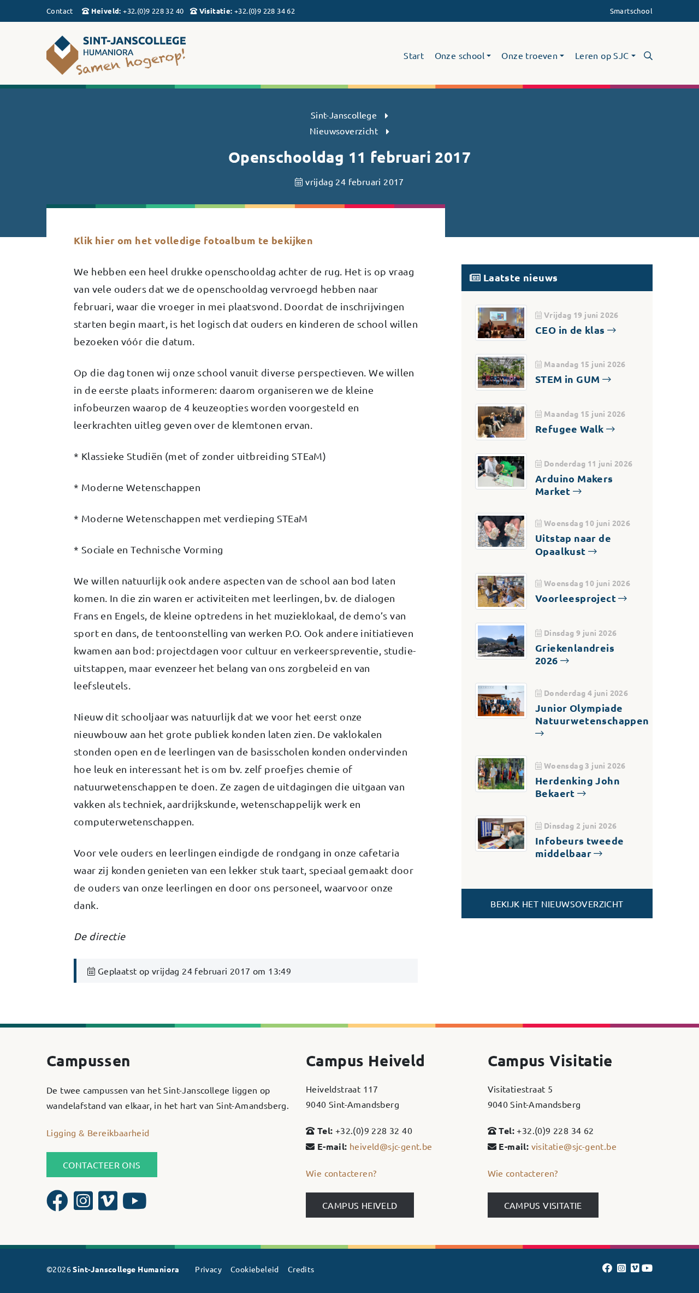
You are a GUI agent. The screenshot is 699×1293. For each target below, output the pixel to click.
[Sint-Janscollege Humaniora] (142, 55)
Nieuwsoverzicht (344, 130)
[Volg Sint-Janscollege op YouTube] (134, 1205)
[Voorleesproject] (501, 589)
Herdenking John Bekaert (577, 786)
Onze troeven (529, 56)
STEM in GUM (568, 379)
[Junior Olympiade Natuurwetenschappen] (501, 699)
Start (414, 56)
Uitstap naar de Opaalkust (573, 544)
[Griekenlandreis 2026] (501, 639)
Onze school (459, 56)
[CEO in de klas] (501, 321)
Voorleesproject (576, 598)
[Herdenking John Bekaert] (501, 771)
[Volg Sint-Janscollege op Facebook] (58, 1205)
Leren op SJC (602, 56)
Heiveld (105, 10)
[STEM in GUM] (501, 370)
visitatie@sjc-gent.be (574, 1146)
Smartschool (631, 10)
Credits (301, 1269)
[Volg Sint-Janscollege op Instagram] (85, 1205)
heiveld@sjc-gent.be (391, 1146)
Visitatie (215, 10)
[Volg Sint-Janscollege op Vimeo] (109, 1205)
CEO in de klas (571, 329)
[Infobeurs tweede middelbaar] (501, 831)
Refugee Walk (570, 428)
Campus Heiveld (360, 1205)
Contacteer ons (102, 1164)
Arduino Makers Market (574, 484)
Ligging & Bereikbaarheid (98, 1132)
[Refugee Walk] (501, 420)
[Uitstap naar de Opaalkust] (501, 529)
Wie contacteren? (341, 1172)
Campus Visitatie (543, 1205)
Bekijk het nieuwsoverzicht (556, 903)
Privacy (208, 1269)
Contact (59, 10)
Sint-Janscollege (344, 114)
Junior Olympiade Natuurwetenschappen (592, 714)
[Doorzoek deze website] (648, 55)
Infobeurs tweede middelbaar (579, 846)
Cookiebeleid (254, 1269)
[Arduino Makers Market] (501, 469)
